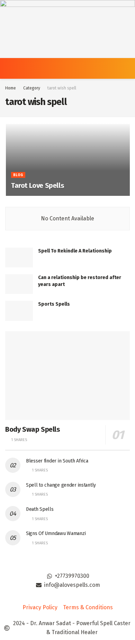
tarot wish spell (61, 88)
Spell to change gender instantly (61, 485)
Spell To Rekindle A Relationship (75, 251)
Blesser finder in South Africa (57, 461)
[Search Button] (127, 68)
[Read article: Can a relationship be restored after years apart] (19, 284)
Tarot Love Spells (37, 185)
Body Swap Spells (32, 429)
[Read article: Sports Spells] (19, 311)
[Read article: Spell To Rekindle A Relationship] (19, 257)
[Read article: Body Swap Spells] (67, 375)
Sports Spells (54, 304)
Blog (18, 175)
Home (10, 88)
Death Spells (40, 509)
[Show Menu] (8, 68)
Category (31, 88)
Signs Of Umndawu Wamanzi (56, 533)
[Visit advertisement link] (67, 29)
